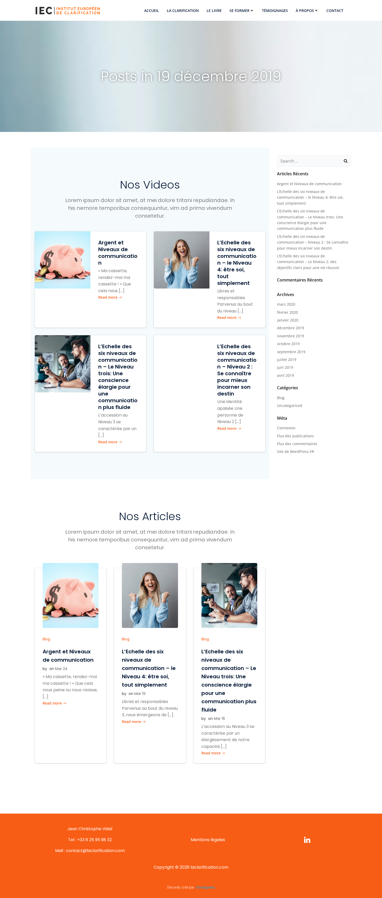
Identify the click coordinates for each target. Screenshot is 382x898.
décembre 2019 (290, 327)
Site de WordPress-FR (295, 451)
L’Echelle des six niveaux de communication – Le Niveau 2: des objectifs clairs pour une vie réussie (308, 261)
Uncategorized (289, 405)
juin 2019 (285, 367)
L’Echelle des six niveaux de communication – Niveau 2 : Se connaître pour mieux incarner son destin (312, 242)
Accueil (151, 10)
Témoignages (275, 10)
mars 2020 (286, 304)
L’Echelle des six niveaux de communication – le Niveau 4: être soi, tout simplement (310, 197)
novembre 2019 (290, 335)
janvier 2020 (287, 320)
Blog (46, 639)
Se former (239, 10)
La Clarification (183, 10)
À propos (305, 10)
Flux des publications (295, 435)
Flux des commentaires (297, 443)
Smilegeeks (205, 887)
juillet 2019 (286, 359)
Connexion (286, 427)
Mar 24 (61, 668)
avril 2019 (285, 375)
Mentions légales (208, 840)
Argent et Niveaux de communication (309, 183)
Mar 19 (140, 693)
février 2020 (287, 312)
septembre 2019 (291, 351)
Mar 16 (219, 718)
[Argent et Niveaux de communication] (62, 260)
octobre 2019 (288, 343)
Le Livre (214, 10)
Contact (334, 10)
